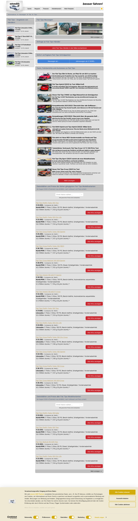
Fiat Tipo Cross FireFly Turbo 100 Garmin (50, 232)
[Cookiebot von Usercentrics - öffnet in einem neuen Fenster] (12, 517)
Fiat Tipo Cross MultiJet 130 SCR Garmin (50, 260)
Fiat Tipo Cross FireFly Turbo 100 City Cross (52, 337)
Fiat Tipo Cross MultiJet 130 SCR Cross (50, 380)
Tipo (35, 14)
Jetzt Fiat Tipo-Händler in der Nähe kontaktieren (69, 48)
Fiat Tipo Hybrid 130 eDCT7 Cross (48, 292)
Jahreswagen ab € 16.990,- (85, 61)
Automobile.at (12, 14)
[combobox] (56, 194)
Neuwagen (22, 14)
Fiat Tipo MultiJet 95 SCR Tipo (47, 442)
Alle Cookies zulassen (122, 492)
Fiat (30, 14)
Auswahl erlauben (122, 498)
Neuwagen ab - (53, 61)
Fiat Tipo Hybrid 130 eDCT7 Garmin (48, 275)
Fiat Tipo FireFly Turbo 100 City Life (48, 217)
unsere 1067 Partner (37, 494)
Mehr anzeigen (69, 180)
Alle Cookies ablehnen (122, 504)
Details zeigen (99, 517)
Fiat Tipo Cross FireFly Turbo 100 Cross (50, 366)
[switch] (54, 517)
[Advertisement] (118, 28)
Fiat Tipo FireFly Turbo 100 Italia (47, 413)
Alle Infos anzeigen (94, 213)
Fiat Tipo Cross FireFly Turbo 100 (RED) (50, 246)
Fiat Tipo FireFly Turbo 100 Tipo (47, 203)
